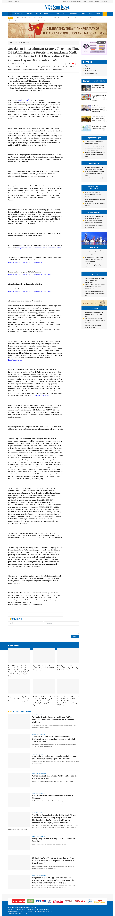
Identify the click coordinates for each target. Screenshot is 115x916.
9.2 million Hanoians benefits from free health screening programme (94, 168)
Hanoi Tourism (79, 18)
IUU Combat (23, 20)
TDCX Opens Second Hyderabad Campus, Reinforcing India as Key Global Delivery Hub (67, 668)
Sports (64, 13)
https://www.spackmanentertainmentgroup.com (25, 262)
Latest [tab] (87, 80)
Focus (11, 18)
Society (46, 13)
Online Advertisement (91, 73)
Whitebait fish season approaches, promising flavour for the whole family (94, 314)
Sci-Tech (38, 13)
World (90, 13)
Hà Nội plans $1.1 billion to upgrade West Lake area (94, 179)
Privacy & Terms (98, 907)
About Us (97, 1)
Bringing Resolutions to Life (24, 18)
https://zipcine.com (15, 360)
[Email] (78, 63)
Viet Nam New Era (38, 18)
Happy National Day (47, 20)
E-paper (87, 62)
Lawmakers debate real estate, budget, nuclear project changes (98, 118)
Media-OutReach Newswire (22, 42)
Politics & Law (19, 13)
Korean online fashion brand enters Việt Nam (98, 86)
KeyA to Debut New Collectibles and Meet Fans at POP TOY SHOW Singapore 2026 (43, 668)
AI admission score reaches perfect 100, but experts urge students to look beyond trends (99, 108)
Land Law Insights (67, 18)
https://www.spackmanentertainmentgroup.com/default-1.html (39, 248)
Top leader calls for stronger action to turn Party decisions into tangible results (95, 154)
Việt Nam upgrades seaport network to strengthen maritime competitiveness (94, 280)
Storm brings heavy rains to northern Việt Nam (99, 127)
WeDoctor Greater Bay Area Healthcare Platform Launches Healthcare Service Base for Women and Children (53, 719)
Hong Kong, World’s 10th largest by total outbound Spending (53, 839)
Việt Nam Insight (12, 20)
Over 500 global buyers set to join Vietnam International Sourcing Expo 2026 (99, 97)
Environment (73, 13)
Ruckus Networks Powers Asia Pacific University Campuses (52, 796)
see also (14, 645)
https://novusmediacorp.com (40, 395)
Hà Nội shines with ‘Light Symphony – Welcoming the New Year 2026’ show (94, 173)
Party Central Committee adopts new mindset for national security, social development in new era (95, 148)
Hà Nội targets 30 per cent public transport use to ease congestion (93, 221)
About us (81, 907)
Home (11, 42)
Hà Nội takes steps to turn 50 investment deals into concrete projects (93, 194)
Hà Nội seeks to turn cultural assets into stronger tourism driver (94, 217)
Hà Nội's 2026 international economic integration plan (95, 200)
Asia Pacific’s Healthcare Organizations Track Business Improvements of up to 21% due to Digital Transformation (53, 739)
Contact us (89, 907)
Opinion (82, 13)
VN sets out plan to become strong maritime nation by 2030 (94, 142)
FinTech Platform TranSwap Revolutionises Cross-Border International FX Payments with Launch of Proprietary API (53, 860)
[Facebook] (67, 64)
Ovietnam (90, 1)
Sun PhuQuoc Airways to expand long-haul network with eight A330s (94, 265)
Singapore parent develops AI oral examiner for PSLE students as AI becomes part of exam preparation (18, 699)
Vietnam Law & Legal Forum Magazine (71, 1)
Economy (29, 13)
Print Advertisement (90, 71)
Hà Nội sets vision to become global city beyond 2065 (94, 226)
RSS (106, 907)
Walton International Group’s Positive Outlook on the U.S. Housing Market (54, 777)
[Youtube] (73, 63)
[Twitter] (69, 64)
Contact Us (104, 1)
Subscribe (87, 68)
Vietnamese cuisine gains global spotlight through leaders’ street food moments (95, 320)
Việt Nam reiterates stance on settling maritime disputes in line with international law (95, 286)
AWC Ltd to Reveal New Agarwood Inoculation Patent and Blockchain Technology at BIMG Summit (54, 757)
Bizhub (84, 1)
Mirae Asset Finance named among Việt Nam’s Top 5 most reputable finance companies (94, 259)
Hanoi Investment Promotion (53, 18)
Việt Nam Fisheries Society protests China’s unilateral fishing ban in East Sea (94, 293)
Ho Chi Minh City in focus (92, 18)
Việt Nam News (57, 7)
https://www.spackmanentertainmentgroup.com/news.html (29, 274)
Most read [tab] (99, 80)
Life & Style (55, 13)
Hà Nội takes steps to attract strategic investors (94, 204)
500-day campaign (34, 20)
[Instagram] (75, 63)
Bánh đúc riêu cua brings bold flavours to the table (93, 326)
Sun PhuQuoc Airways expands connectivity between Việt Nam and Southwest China (94, 253)
